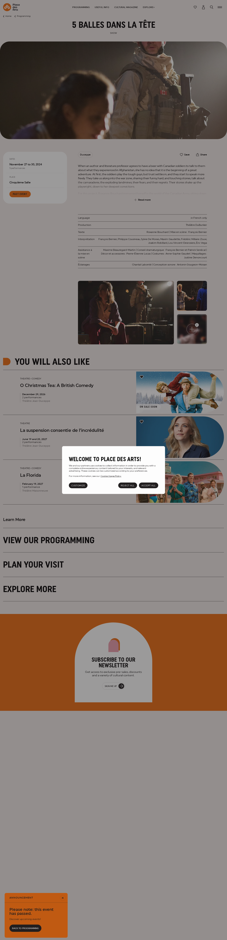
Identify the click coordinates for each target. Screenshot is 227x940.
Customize (78, 485)
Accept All (148, 485)
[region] (113, 470)
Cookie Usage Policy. (111, 476)
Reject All (128, 485)
